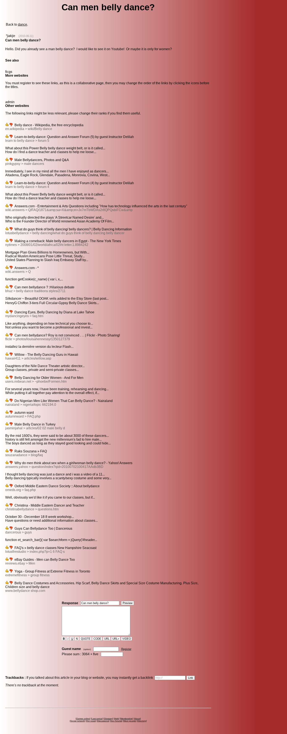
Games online (83, 718)
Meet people (130, 721)
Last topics (97, 718)
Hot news (90, 721)
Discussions (103, 721)
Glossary (108, 718)
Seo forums (116, 721)
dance (22, 24)
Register (126, 649)
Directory (142, 721)
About (137, 718)
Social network (77, 721)
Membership (126, 718)
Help (116, 718)
